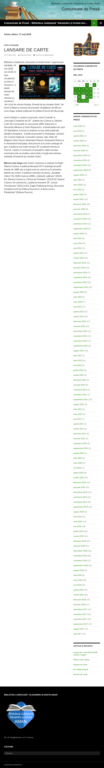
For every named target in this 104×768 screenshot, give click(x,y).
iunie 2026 (77, 126)
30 (83, 101)
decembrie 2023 (80, 272)
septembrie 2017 (80, 624)
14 (75, 93)
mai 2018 (77, 585)
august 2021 (78, 404)
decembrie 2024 (80, 214)
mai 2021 (77, 419)
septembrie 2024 (80, 229)
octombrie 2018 (80, 560)
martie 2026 (78, 141)
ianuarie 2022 (79, 385)
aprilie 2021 (78, 424)
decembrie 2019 (80, 492)
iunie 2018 (77, 580)
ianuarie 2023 (79, 326)
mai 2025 (77, 189)
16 (83, 93)
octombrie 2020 (80, 443)
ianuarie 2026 (79, 150)
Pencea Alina (25, 55)
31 (87, 101)
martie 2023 (78, 316)
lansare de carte (80, 664)
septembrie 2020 (80, 448)
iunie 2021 (77, 414)
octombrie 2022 (80, 341)
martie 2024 (78, 258)
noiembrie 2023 (80, 277)
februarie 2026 (79, 146)
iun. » (96, 105)
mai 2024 (77, 248)
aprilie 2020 (78, 473)
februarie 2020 (79, 482)
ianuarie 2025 (79, 209)
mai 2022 (77, 365)
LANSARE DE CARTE (26, 49)
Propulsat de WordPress (13, 765)
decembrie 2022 (80, 331)
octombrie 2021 (80, 394)
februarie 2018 (79, 600)
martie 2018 (78, 595)
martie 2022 (78, 375)
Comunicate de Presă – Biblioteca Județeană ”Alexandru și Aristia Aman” (46, 23)
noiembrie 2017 (80, 614)
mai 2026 (77, 131)
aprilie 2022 (78, 370)
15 (79, 93)
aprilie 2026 (78, 136)
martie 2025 (78, 199)
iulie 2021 (77, 409)
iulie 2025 (77, 180)
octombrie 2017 (80, 619)
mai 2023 (77, 307)
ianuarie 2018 (79, 604)
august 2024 (78, 233)
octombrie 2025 (80, 165)
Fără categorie (11, 45)
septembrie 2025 (80, 170)
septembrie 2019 (80, 507)
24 (87, 97)
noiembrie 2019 (80, 497)
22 (79, 97)
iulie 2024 (77, 238)
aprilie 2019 (78, 531)
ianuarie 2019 (79, 546)
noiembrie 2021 (80, 390)
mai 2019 (77, 526)
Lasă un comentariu (44, 55)
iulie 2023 (77, 297)
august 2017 (78, 629)
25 (91, 97)
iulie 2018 (77, 575)
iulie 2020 (77, 458)
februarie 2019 (79, 541)
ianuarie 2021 (79, 438)
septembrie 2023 (80, 287)
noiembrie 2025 (80, 160)
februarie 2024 (79, 263)
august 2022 (78, 351)
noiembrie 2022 (80, 336)
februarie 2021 (79, 434)
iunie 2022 (77, 360)
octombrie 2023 (80, 282)
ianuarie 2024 (79, 268)
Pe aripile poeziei (80, 669)
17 (87, 93)
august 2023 (78, 292)
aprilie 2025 (78, 194)
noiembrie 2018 (80, 556)
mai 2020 (77, 468)
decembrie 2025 (80, 155)
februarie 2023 (79, 321)
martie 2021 (78, 429)
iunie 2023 (77, 302)
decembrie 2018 (80, 551)
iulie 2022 (77, 355)
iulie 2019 (77, 517)
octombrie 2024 (80, 224)
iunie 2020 (77, 463)
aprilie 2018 (78, 590)
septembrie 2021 (80, 399)
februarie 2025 (79, 204)
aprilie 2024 (78, 253)
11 (91, 89)
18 (91, 93)
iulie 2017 (77, 634)
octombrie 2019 (80, 502)
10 (87, 89)
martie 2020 (78, 477)
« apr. (76, 105)
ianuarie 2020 (79, 487)
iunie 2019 (77, 521)
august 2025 (78, 175)
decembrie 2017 (80, 609)
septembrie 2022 (80, 346)
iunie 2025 (77, 185)
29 (79, 101)
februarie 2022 (79, 380)
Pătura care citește (81, 660)
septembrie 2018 (80, 565)
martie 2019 (78, 536)
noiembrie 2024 (80, 219)
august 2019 (78, 512)
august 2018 (78, 570)
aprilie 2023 (78, 312)
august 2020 (78, 453)
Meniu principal (101, 23)
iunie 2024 (77, 243)
